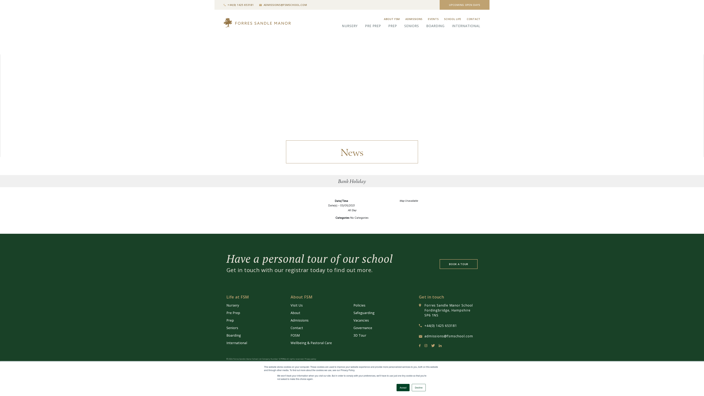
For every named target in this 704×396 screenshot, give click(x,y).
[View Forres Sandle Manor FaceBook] (420, 346)
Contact (473, 19)
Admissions (413, 19)
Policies (359, 305)
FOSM (295, 335)
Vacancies (361, 320)
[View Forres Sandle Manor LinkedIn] (440, 346)
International (466, 26)
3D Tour (359, 335)
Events (433, 19)
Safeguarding (364, 313)
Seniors (411, 26)
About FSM (392, 19)
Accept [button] (403, 387)
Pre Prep (373, 26)
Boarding (435, 26)
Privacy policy (310, 359)
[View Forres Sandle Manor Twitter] (433, 346)
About (295, 313)
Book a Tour (458, 264)
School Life (452, 19)
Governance (362, 328)
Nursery (350, 26)
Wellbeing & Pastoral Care (311, 343)
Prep (392, 26)
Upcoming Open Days (464, 5)
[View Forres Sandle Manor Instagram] (425, 346)
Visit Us (297, 305)
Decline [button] (419, 387)
